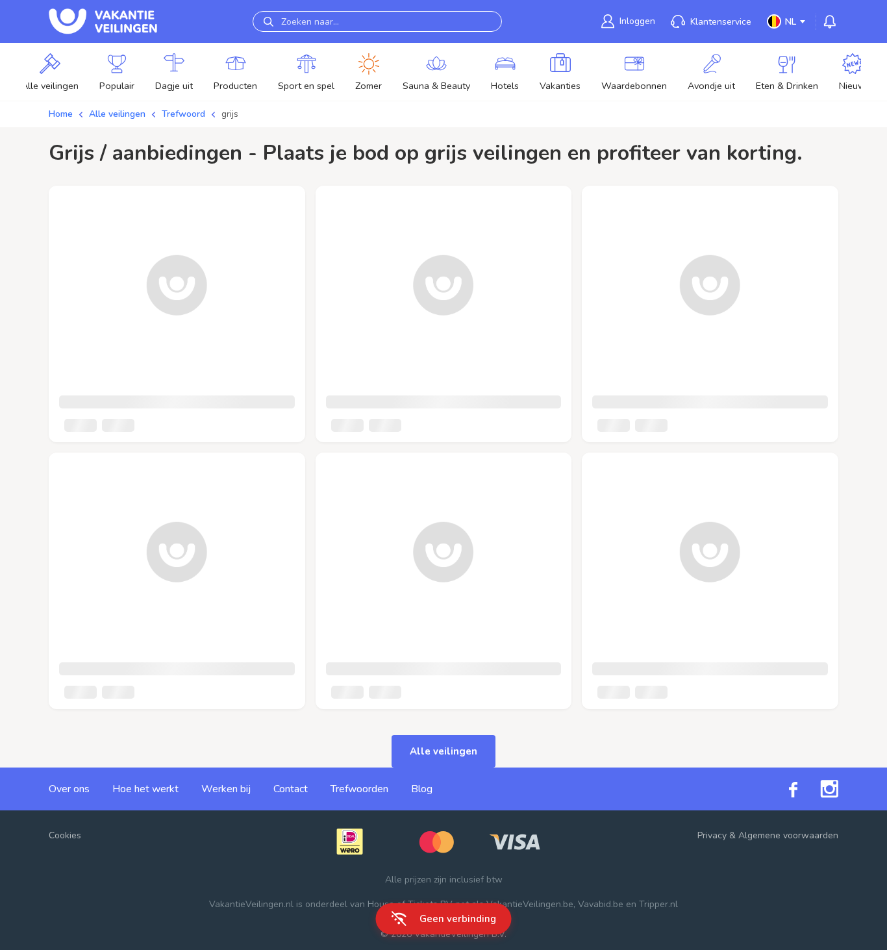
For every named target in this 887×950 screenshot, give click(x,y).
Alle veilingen (117, 114)
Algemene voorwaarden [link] (788, 835)
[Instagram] (817, 789)
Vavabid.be (600, 904)
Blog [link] (421, 789)
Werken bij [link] (226, 789)
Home (61, 114)
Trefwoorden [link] (359, 789)
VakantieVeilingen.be (529, 904)
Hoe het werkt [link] (145, 789)
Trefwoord (183, 114)
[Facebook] (781, 789)
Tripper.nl (658, 904)
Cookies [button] (65, 835)
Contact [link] (290, 789)
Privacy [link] (712, 835)
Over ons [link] (69, 789)
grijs (229, 114)
